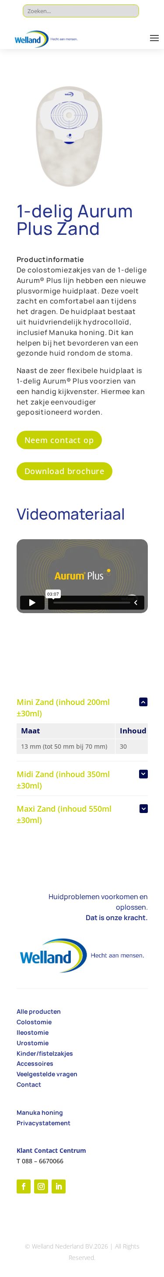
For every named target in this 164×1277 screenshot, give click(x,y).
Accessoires (35, 1063)
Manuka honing (40, 1112)
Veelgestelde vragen (47, 1074)
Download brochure (64, 471)
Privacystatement (43, 1123)
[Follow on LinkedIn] (59, 1186)
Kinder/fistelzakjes (45, 1053)
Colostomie (34, 1022)
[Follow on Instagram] (41, 1186)
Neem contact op (59, 440)
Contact (29, 1084)
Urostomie (33, 1043)
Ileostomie (33, 1032)
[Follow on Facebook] (24, 1186)
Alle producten (39, 1011)
